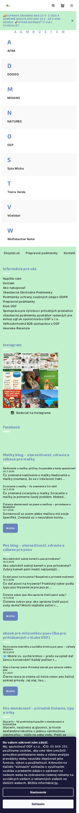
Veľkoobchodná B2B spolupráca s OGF (31, 323)
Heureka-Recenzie (16, 328)
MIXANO (13, 98)
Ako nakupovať (14, 288)
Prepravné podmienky (42, 253)
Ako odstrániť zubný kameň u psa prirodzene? (31, 558)
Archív (10, 528)
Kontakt (69, 253)
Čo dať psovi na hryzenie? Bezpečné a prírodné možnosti (38, 576)
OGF (10, 145)
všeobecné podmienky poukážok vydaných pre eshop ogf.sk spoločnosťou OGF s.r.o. (37, 317)
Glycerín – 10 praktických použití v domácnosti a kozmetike (33, 722)
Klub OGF (10, 306)
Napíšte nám (12, 278)
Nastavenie (38, 792)
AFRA (11, 51)
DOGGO (13, 74)
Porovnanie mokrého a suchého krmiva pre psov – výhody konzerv (39, 647)
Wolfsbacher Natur (21, 239)
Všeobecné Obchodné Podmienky (27, 292)
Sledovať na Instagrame (33, 413)
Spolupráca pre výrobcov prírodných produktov (38, 311)
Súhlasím (38, 804)
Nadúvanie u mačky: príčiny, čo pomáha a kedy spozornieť (39, 468)
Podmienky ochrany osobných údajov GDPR (35, 297)
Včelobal (13, 215)
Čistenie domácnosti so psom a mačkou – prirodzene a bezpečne (37, 505)
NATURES (14, 121)
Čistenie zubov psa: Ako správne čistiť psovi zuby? (34, 594)
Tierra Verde (16, 192)
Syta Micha (15, 168)
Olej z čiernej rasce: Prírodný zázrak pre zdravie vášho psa (37, 668)
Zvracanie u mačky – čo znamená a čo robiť (30, 486)
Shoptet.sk (12, 253)
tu (56, 783)
